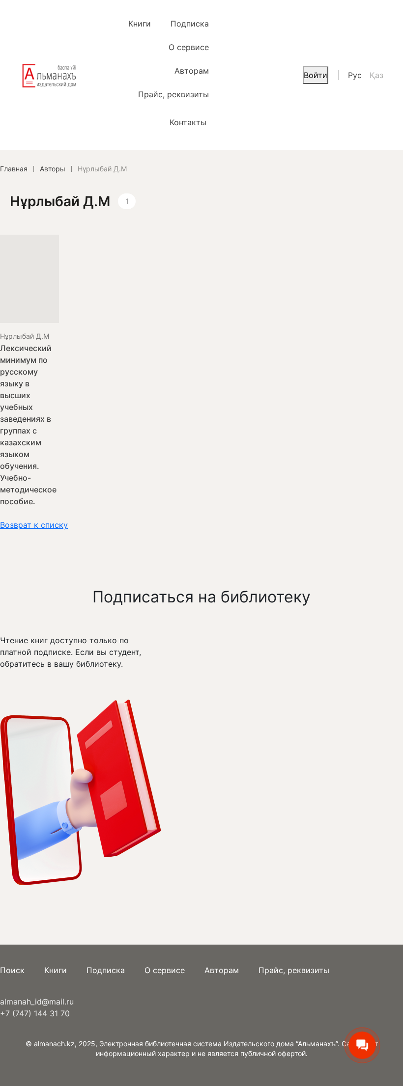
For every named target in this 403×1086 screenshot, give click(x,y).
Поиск (12, 970)
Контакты (188, 122)
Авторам (191, 71)
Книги (139, 23)
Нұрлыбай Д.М (24, 336)
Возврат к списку (34, 525)
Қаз (376, 75)
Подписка (190, 23)
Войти (315, 75)
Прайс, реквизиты (173, 94)
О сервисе (189, 47)
